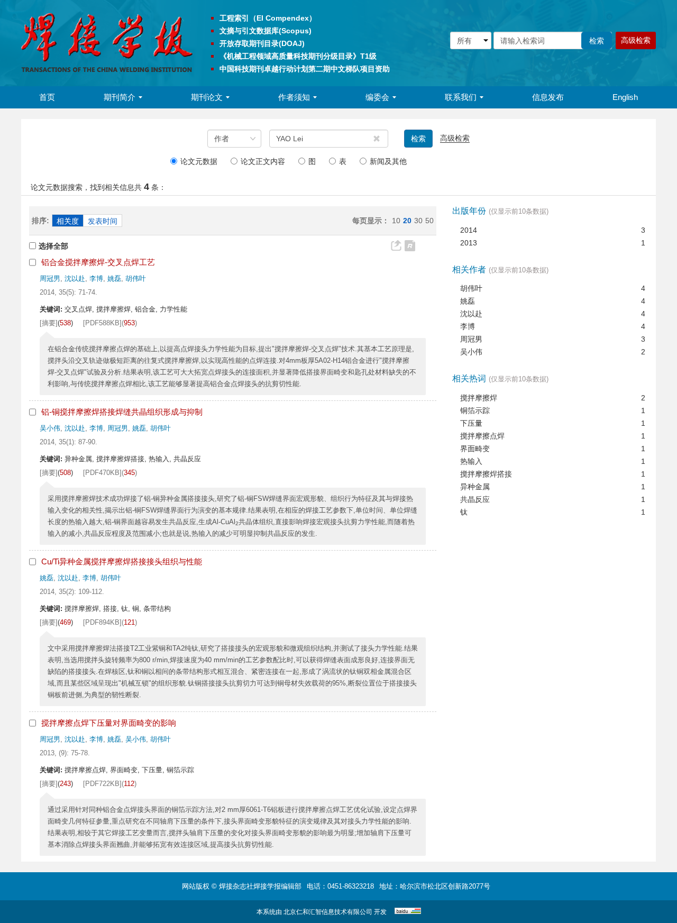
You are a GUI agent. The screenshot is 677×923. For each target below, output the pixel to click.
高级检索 (636, 40)
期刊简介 (119, 97)
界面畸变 (475, 448)
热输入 (471, 461)
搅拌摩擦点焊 (482, 436)
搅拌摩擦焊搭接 (486, 474)
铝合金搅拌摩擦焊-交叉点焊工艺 (98, 262)
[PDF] (110, 323)
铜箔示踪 (475, 410)
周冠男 (50, 278)
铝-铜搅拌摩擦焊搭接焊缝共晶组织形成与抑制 (122, 411)
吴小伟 (50, 428)
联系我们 (461, 97)
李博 (96, 278)
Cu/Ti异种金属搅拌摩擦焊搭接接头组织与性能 (121, 561)
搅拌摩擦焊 (478, 398)
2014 (468, 230)
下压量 (471, 423)
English (625, 97)
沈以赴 (75, 278)
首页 (47, 97)
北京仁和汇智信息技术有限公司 (327, 912)
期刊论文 (207, 97)
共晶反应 (475, 499)
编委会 (377, 97)
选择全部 (53, 246)
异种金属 (475, 486)
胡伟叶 (135, 278)
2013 (468, 243)
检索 (418, 138)
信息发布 (548, 97)
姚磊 (114, 278)
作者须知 (294, 97)
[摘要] (49, 323)
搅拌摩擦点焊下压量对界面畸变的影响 (108, 722)
